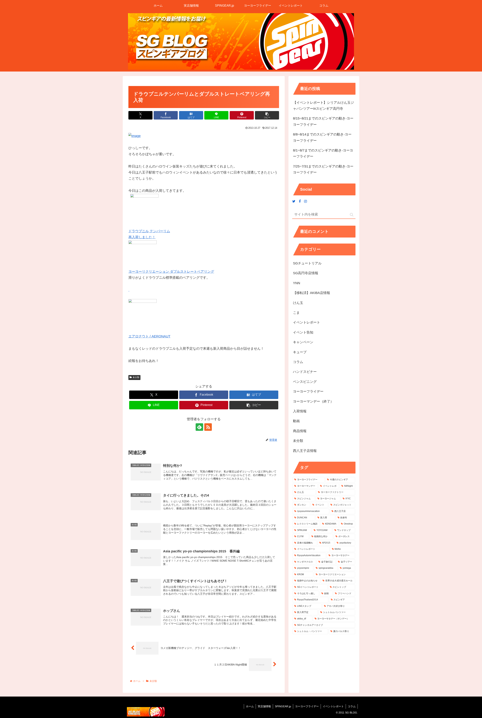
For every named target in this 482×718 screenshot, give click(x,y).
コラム (352, 706)
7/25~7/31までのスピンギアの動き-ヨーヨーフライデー (323, 169)
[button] (267, 115)
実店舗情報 (264, 706)
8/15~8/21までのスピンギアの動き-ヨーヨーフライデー (323, 121)
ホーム (250, 706)
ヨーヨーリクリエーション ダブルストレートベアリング (171, 271)
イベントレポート (333, 706)
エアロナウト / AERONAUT (149, 336)
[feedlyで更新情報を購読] (199, 427)
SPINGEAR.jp (283, 706)
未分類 (136, 377)
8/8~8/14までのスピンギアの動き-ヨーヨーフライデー (322, 137)
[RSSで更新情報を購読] (208, 427)
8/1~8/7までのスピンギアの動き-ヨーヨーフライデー (323, 153)
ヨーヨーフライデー (307, 706)
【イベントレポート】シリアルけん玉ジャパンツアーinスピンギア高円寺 (323, 105)
